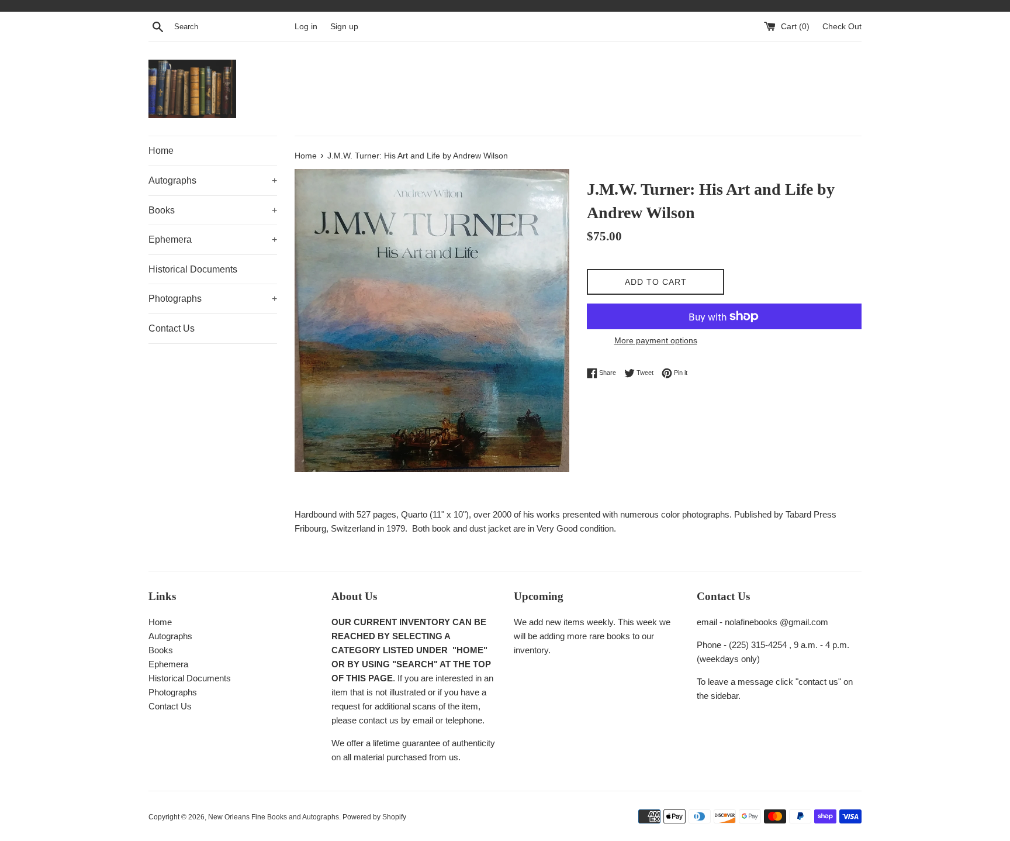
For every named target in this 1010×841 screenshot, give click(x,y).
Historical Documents (192, 269)
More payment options (655, 340)
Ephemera (212, 239)
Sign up (344, 26)
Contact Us (171, 328)
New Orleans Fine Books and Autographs (273, 817)
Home (161, 151)
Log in (306, 26)
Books (212, 210)
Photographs (212, 299)
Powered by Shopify (374, 817)
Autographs (212, 180)
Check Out (842, 26)
